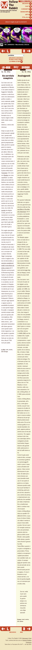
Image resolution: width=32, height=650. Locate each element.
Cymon (19, 619)
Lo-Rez (3, 349)
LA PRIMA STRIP (14, 61)
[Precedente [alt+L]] (5, 51)
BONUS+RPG (25, 12)
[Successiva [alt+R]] (27, 51)
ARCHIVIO (25, 3)
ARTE (27, 14)
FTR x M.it (25, 17)
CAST (27, 6)
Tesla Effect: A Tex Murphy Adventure (23, 209)
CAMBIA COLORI (25, 1)
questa (3, 210)
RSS (21, 632)
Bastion (6, 175)
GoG (18, 562)
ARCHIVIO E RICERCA (16, 58)
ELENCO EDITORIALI (16, 59)
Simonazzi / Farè (26, 638)
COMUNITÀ (25, 9)
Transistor (4, 173)
